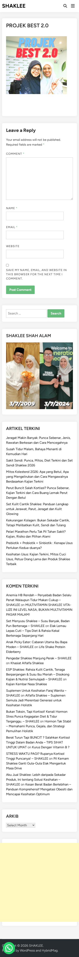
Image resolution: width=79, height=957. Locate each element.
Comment (15, 154)
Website (13, 246)
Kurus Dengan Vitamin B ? (50, 747)
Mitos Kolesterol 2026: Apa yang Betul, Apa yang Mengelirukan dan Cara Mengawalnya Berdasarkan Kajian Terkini (37, 476)
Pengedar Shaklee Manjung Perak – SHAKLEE (39, 658)
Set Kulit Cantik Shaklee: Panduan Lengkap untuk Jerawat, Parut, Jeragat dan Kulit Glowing (37, 509)
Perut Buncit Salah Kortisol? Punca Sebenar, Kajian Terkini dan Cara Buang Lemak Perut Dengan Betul (37, 493)
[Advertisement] (39, 882)
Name (11, 208)
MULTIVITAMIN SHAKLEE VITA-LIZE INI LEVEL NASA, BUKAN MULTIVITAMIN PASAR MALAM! (39, 609)
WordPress (27, 950)
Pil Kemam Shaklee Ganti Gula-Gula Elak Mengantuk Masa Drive (37, 763)
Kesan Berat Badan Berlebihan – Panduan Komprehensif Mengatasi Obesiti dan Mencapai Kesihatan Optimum (39, 789)
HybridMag (50, 950)
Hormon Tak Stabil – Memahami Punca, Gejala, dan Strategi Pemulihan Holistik (38, 726)
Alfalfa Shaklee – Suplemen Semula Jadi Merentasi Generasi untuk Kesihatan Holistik (35, 700)
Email (12, 227)
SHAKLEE (14, 6)
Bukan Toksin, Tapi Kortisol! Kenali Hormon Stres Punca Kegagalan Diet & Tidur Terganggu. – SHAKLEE (36, 716)
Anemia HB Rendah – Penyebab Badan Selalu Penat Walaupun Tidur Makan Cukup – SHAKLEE (38, 600)
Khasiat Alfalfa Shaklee (27, 663)
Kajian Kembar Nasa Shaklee (26, 684)
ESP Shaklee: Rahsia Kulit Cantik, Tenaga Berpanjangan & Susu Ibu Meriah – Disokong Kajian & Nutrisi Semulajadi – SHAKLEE (37, 674)
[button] (9, 948)
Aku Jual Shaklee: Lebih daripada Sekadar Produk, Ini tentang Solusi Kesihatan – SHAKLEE (36, 779)
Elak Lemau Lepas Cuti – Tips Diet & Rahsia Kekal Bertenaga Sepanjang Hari (36, 630)
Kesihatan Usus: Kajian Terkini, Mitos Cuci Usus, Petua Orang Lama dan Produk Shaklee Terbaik (38, 559)
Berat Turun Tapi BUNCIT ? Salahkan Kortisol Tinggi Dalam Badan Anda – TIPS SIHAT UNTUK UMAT (38, 742)
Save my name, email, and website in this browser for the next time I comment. (36, 274)
